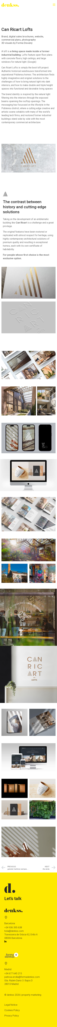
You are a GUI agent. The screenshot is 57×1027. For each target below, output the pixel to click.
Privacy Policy (11, 1015)
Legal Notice (10, 1004)
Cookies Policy (12, 1010)
